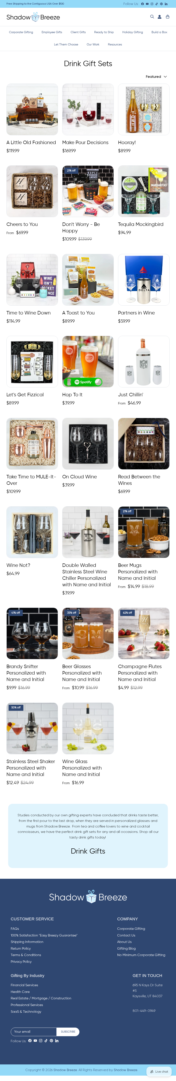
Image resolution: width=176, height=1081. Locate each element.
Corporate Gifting (21, 32)
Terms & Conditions (26, 955)
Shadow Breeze (65, 1070)
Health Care (20, 992)
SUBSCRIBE (68, 1031)
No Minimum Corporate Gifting (141, 955)
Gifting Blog (126, 948)
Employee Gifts (52, 32)
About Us (124, 942)
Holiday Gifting (132, 32)
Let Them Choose (66, 44)
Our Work (93, 44)
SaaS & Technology (26, 1012)
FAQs (15, 929)
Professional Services (27, 1005)
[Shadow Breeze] (33, 17)
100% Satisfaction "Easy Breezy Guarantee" (44, 935)
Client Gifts (78, 32)
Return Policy (21, 948)
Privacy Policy (21, 962)
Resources (115, 44)
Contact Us (126, 935)
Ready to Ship (104, 32)
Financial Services (24, 985)
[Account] (158, 17)
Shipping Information (27, 942)
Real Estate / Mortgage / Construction (41, 998)
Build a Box (159, 32)
